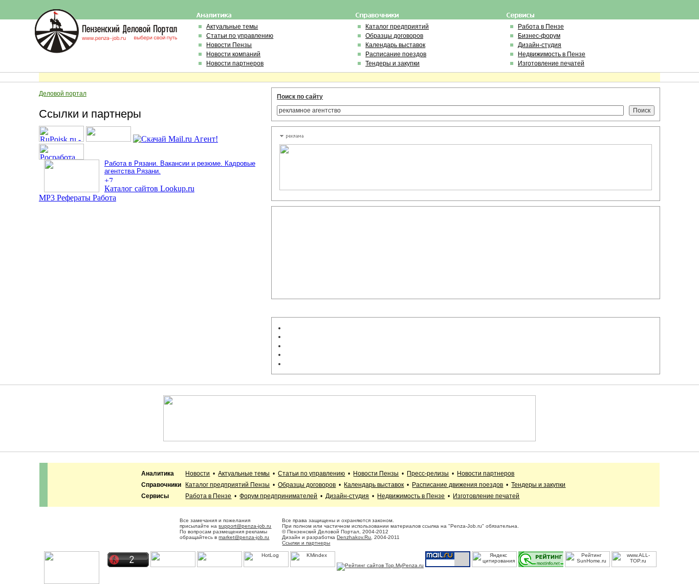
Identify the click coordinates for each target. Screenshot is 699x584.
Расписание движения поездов (457, 484)
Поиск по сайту (300, 96)
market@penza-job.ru (244, 537)
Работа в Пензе (541, 26)
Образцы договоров (394, 35)
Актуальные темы (232, 26)
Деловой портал (62, 93)
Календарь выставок (395, 45)
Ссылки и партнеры (306, 543)
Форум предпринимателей (278, 496)
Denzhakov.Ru (354, 537)
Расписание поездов (395, 54)
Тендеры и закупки (392, 63)
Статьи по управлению (239, 35)
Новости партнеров (235, 63)
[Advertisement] (325, 252)
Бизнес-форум (539, 35)
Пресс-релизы (428, 473)
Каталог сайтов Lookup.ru (149, 188)
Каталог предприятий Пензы (227, 484)
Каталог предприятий (397, 26)
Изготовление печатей (551, 63)
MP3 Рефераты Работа (77, 197)
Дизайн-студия (539, 45)
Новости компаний (233, 54)
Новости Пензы (229, 45)
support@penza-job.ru (245, 526)
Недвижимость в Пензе (551, 54)
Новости (197, 473)
